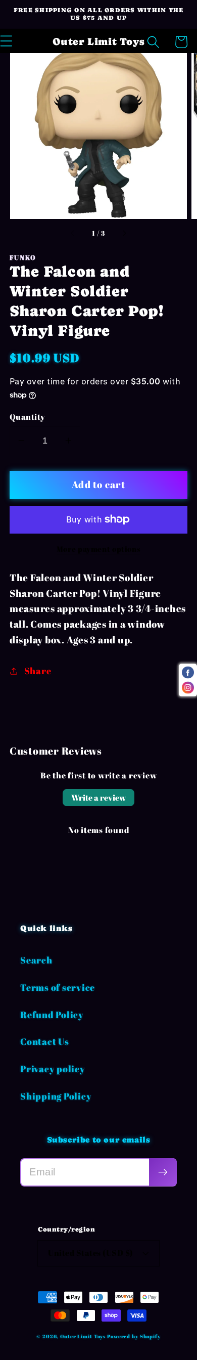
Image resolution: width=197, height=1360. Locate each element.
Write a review (98, 797)
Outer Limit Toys (83, 1336)
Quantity (27, 416)
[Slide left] (73, 234)
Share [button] (38, 671)
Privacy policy (52, 1069)
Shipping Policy (55, 1096)
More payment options (99, 549)
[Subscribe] (163, 1172)
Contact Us (44, 1041)
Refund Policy (52, 1014)
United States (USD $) (90, 1252)
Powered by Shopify (134, 1336)
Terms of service (57, 987)
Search (36, 960)
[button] (153, 42)
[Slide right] (124, 234)
